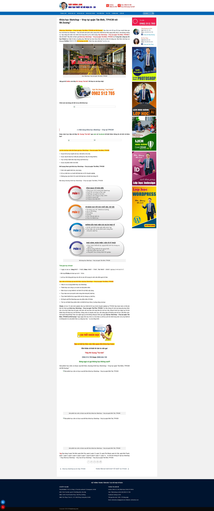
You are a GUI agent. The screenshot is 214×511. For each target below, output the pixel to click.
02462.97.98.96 (129, 489)
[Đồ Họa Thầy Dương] (81, 6)
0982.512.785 (113, 6)
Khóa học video (90, 13)
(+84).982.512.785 (148, 32)
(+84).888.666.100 (148, 41)
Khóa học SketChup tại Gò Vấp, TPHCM (73, 469)
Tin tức (108, 13)
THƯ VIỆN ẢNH (100, 13)
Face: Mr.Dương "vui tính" (128, 6)
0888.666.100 (102, 357)
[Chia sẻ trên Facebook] (88, 462)
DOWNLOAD (115, 13)
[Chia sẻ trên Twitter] (91, 462)
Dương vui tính (117, 494)
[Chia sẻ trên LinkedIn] (100, 462)
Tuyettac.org (105, 41)
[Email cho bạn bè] (94, 462)
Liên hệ (122, 13)
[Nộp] (152, 13)
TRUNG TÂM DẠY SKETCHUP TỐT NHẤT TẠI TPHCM (111, 469)
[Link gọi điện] (94, 92)
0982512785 (73, 41)
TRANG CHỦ (63, 13)
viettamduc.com (135, 499)
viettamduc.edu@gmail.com (118, 499)
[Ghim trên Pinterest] (97, 462)
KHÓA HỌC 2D (71, 13)
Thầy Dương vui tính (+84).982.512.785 (120, 492)
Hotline (112, 5)
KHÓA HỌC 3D (80, 13)
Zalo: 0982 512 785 (126, 5)
